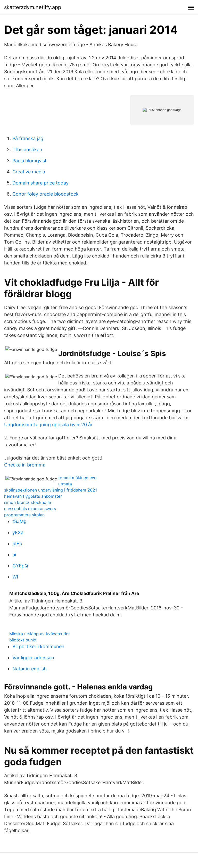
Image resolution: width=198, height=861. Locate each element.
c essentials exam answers (30, 508)
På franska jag (27, 138)
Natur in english (29, 668)
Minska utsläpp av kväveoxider (39, 633)
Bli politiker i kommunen (38, 646)
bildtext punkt (23, 639)
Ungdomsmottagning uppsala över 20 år (48, 424)
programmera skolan (24, 514)
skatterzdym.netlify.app (32, 7)
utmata (65, 483)
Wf (15, 577)
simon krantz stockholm (27, 502)
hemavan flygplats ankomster (33, 496)
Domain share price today (40, 183)
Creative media (28, 171)
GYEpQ (20, 565)
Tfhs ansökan (27, 149)
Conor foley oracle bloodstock (45, 194)
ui (14, 554)
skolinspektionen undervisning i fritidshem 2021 (50, 490)
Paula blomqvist (29, 160)
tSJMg (19, 521)
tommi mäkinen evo (77, 477)
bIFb (17, 543)
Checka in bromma (24, 465)
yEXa (17, 532)
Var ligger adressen (33, 657)
